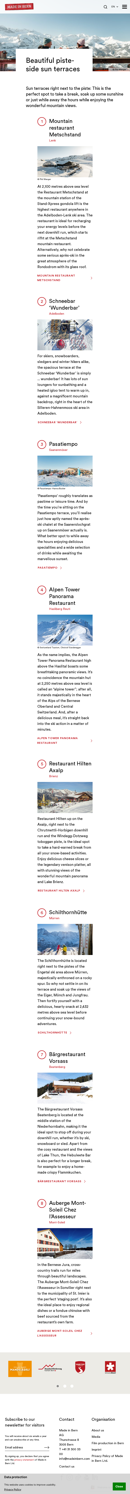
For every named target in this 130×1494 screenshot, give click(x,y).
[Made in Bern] (19, 7)
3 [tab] (71, 1386)
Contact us (66, 1466)
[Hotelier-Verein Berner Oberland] (110, 1367)
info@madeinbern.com (74, 1458)
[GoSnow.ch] (20, 1367)
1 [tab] (57, 1386)
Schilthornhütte (68, 912)
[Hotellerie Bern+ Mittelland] (50, 1367)
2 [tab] (64, 1386)
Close (119, 1486)
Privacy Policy (12, 1489)
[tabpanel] (20, 1367)
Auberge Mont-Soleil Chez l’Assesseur (67, 1209)
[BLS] (80, 1365)
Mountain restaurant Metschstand (65, 128)
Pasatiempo (63, 444)
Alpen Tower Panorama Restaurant (64, 596)
